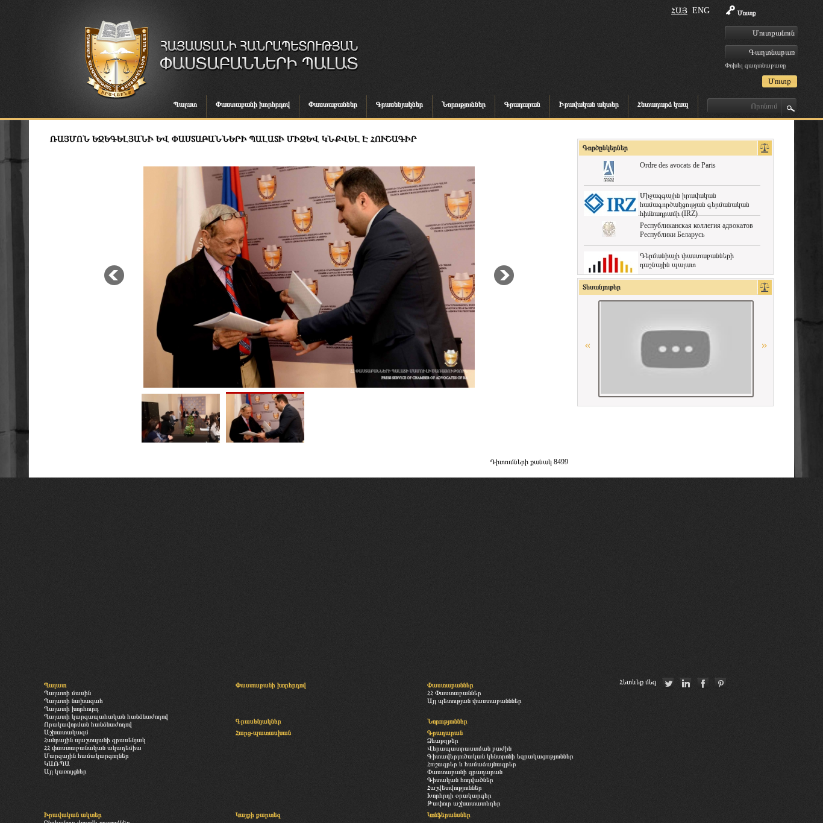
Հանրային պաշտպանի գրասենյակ (95, 739)
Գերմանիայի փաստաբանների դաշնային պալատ (687, 260)
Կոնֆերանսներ (449, 814)
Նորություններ (464, 104)
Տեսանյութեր (602, 287)
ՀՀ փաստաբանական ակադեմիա (93, 747)
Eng (701, 10)
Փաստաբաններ (332, 104)
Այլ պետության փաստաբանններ (474, 700)
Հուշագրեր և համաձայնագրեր (471, 764)
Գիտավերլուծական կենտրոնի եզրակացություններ (500, 756)
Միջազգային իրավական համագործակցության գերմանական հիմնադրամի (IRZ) (694, 204)
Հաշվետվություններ (454, 787)
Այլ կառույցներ (65, 771)
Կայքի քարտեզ (258, 814)
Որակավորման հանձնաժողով (88, 724)
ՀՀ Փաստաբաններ (454, 692)
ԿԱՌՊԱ (57, 763)
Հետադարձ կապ (663, 104)
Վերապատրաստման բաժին (469, 748)
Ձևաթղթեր (442, 740)
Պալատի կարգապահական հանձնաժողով (106, 716)
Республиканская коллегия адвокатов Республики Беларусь (696, 230)
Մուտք (746, 12)
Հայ (679, 10)
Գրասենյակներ (399, 104)
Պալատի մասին (67, 692)
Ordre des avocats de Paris (678, 165)
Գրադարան (522, 104)
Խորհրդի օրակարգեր (459, 795)
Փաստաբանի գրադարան (464, 771)
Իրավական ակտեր (589, 104)
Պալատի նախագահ (73, 700)
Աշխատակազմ (66, 732)
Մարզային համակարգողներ (86, 755)
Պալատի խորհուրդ (71, 708)
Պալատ (185, 104)
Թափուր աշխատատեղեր (464, 803)
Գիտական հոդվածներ (460, 779)
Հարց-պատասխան (263, 732)
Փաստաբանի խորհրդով (253, 104)
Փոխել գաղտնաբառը (755, 65)
